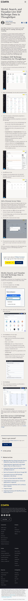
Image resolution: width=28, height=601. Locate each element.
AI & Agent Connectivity (5, 555)
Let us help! (19, 262)
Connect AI (17, 529)
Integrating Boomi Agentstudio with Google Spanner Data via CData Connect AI (14, 465)
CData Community (4, 572)
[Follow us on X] (24, 22)
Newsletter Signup (4, 580)
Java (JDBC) (3, 529)
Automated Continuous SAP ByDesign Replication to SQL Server (13, 475)
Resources (3, 578)
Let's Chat (4, 519)
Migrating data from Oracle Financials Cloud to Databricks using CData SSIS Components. (15, 461)
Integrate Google (8, 488)
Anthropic (17, 572)
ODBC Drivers (3, 527)
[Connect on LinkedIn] (26, 22)
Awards (16, 557)
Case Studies (3, 574)
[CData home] (6, 2)
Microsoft (16, 578)
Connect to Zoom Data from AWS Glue (13, 478)
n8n (15, 580)
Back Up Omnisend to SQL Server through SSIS (15, 472)
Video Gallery (3, 584)
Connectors (3, 551)
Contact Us (17, 565)
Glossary (2, 582)
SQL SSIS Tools (17, 531)
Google (16, 576)
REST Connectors (4, 537)
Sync (16, 527)
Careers (16, 563)
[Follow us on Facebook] (22, 22)
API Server (3, 535)
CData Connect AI (14, 440)
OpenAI (16, 582)
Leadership (17, 559)
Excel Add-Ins (3, 539)
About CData (17, 551)
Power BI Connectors (5, 541)
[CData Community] (9, 515)
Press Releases (17, 553)
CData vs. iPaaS (4, 559)
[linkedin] (2, 515)
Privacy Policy (12, 594)
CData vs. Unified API (5, 561)
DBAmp (16, 533)
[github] (7, 515)
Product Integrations (5, 553)
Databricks (17, 574)
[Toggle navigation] (25, 2)
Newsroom (17, 555)
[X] (4, 515)
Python (2, 533)
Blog (2, 576)
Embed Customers (4, 557)
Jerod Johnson (9, 21)
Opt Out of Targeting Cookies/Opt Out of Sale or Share (14, 599)
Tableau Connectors (5, 543)
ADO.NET (2, 531)
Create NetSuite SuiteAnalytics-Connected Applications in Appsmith (14, 481)
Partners (16, 561)
